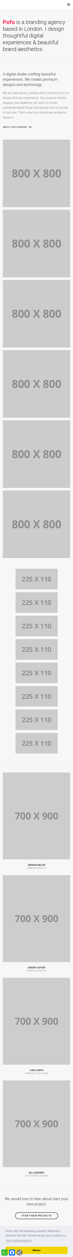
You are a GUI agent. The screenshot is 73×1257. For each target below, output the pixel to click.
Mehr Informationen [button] (19, 1240)
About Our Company (15, 127)
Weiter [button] (37, 1250)
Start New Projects (37, 1215)
